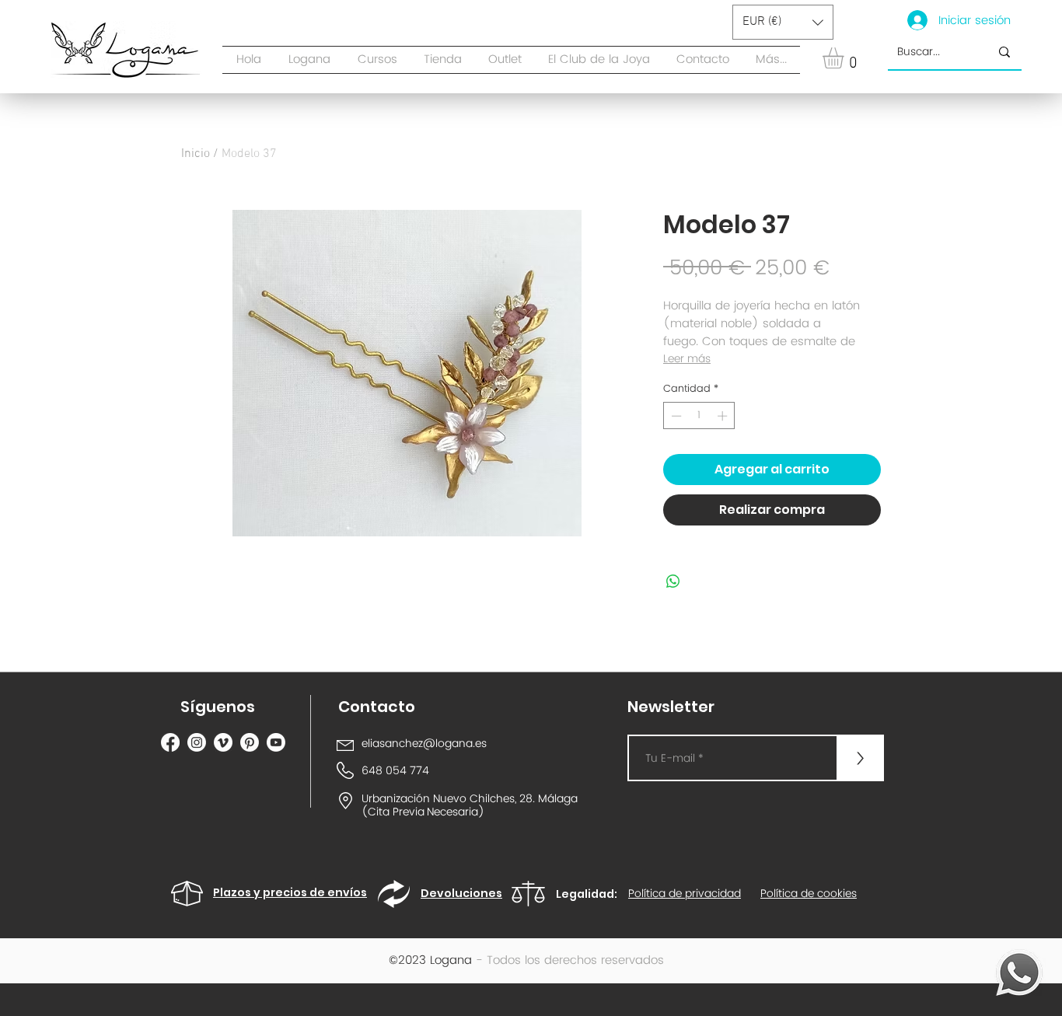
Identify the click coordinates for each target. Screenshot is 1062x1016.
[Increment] (723, 416)
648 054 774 (395, 771)
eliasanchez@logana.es (424, 743)
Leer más (687, 359)
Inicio (195, 154)
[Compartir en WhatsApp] (673, 581)
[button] (442, 60)
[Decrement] (674, 416)
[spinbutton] (699, 416)
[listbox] (782, 22)
